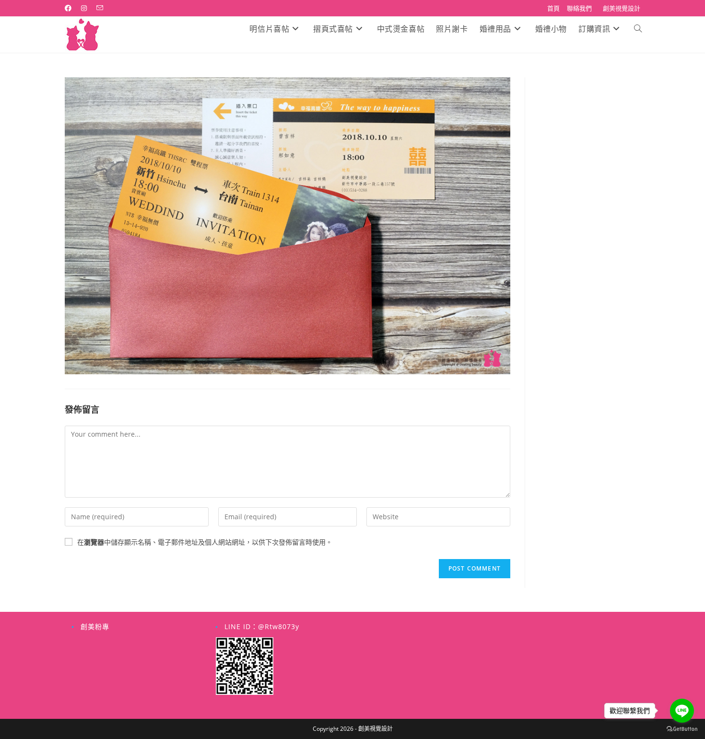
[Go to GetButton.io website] (682, 729)
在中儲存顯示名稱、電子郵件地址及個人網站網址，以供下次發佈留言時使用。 (204, 542)
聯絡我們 (579, 8)
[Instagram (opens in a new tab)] (84, 8)
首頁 (553, 8)
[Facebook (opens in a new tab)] (70, 8)
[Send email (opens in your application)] (100, 8)
